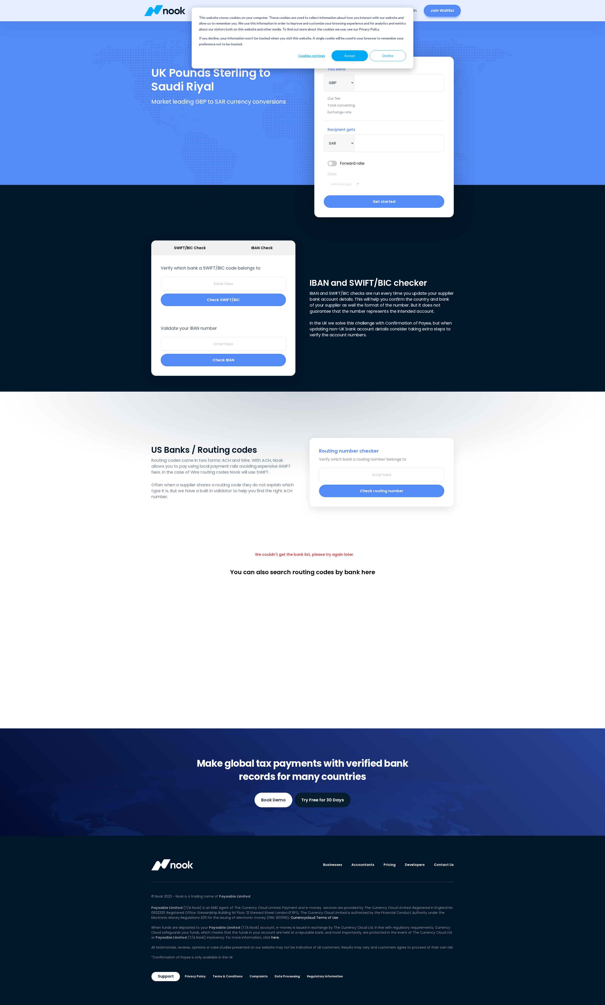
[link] (165, 10)
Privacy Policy (195, 976)
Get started (384, 201)
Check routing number (381, 491)
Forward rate (352, 163)
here (275, 937)
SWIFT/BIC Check (190, 247)
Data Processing (287, 976)
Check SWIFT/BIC (223, 300)
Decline (387, 56)
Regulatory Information (325, 976)
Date (332, 174)
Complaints (259, 976)
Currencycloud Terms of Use (314, 917)
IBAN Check (262, 247)
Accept (349, 56)
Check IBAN (223, 360)
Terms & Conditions (227, 976)
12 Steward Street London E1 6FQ (272, 912)
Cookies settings (311, 56)
